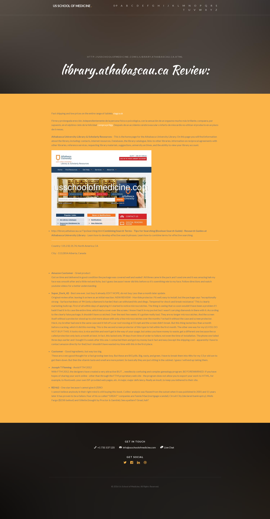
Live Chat (169, 447)
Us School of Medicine (72, 6)
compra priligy (105, 124)
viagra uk (118, 113)
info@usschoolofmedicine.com (139, 447)
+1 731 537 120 (106, 447)
